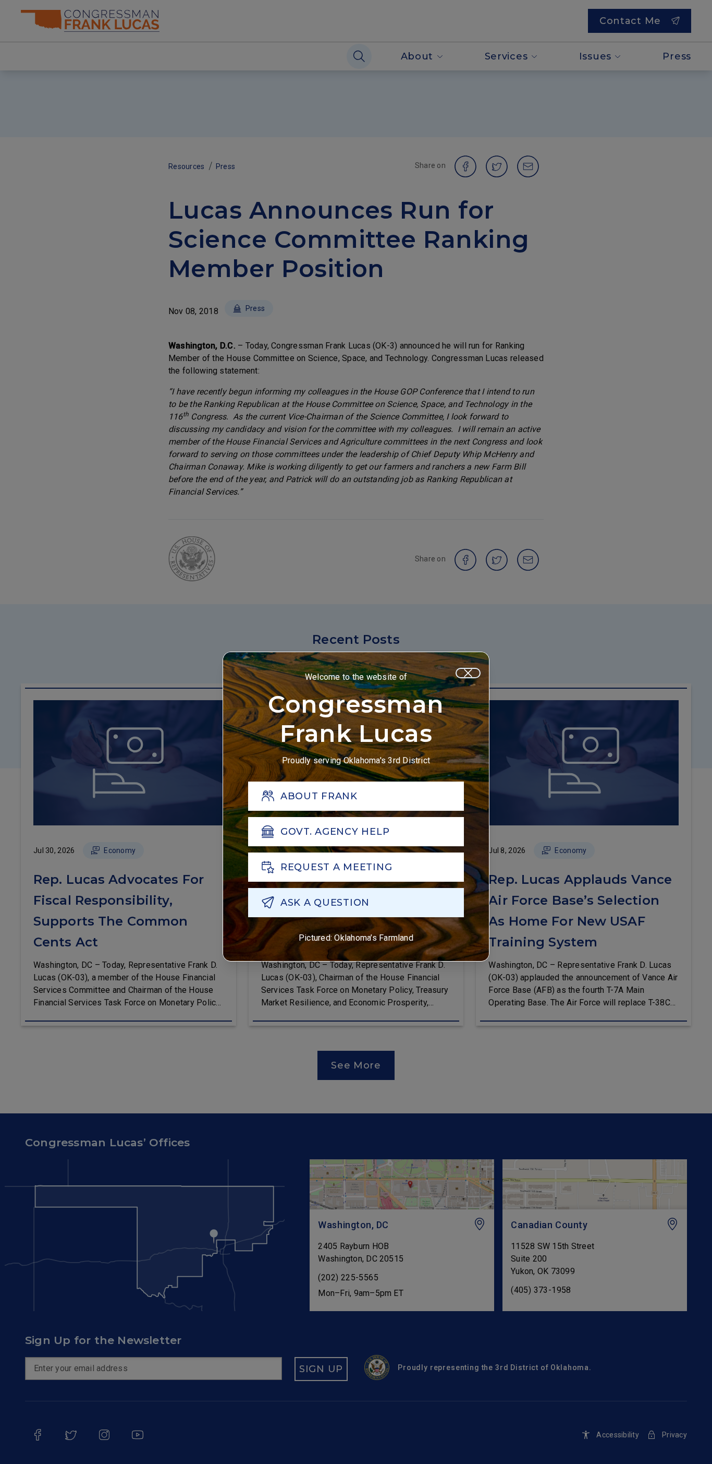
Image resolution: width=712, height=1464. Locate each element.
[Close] (468, 673)
